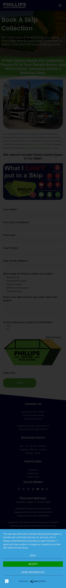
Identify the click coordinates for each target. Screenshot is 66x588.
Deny (33, 555)
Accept (33, 563)
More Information (33, 572)
